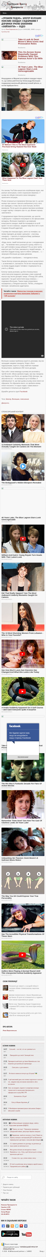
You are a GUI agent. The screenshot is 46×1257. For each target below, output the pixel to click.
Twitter (17, 1226)
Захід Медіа (5, 1212)
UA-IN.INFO (5, 1214)
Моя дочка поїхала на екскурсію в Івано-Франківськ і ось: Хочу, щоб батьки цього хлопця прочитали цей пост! (26, 1152)
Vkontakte (25, 1226)
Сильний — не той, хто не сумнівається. (22, 1049)
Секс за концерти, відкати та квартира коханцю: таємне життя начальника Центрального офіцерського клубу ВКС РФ (23, 1090)
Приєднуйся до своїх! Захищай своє (22, 1055)
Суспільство (5, 32)
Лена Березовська (12, 29)
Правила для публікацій (11, 1187)
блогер (8, 399)
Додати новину (8, 1184)
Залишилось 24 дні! (20, 1096)
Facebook (23, 391)
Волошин (15, 399)
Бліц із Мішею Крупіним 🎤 (20, 1102)
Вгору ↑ (42, 1251)
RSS (12, 1226)
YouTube (21, 1226)
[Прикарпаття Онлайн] (26, 1236)
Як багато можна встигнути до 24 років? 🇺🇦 (23, 1073)
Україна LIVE (5, 1207)
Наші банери (7, 1190)
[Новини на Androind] (10, 1236)
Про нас (6, 1193)
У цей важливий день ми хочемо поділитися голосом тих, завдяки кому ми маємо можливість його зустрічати (25, 1082)
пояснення (24, 399)
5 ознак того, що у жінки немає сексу (24, 1158)
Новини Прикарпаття (9, 1205)
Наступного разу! (23, 757)
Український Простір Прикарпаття (23, 5)
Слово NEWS (6, 1209)
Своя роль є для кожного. (20, 1067)
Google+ (8, 1226)
